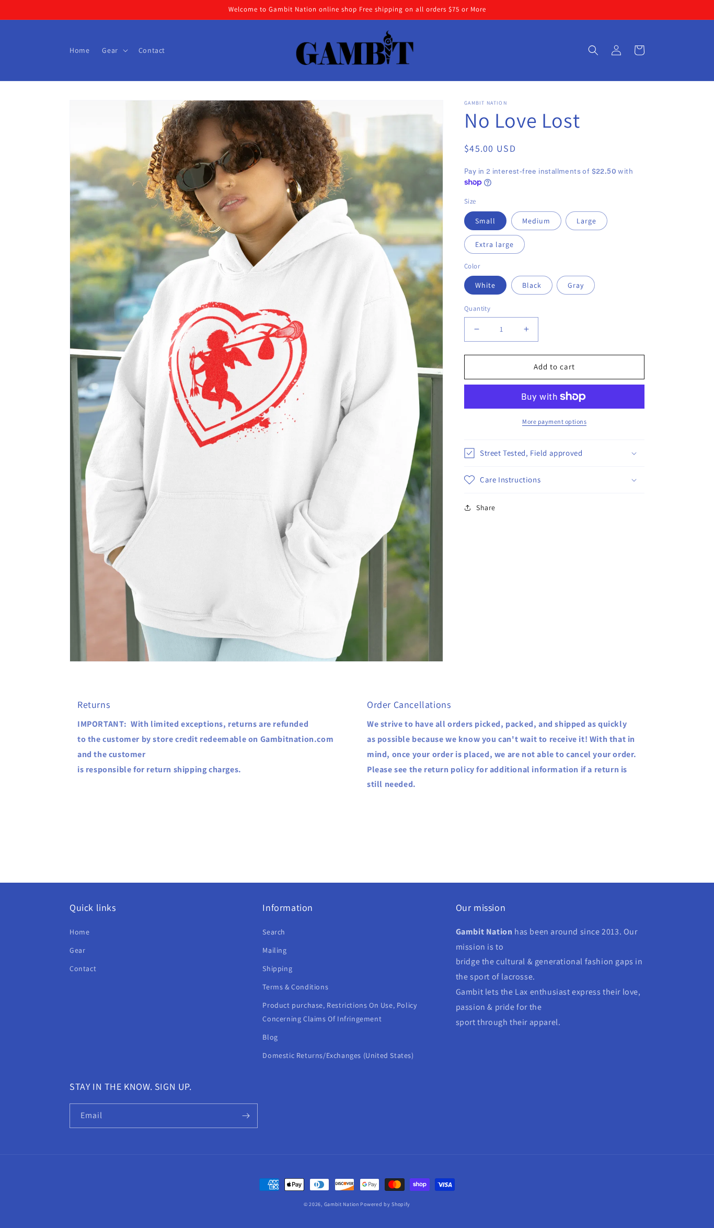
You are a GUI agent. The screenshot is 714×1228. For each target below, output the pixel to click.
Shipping (277, 968)
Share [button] (486, 507)
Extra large (494, 244)
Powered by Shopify (385, 1204)
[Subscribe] (245, 1115)
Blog (270, 1037)
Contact (83, 968)
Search (273, 932)
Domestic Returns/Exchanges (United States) (337, 1055)
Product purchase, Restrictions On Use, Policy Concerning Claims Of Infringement (339, 1011)
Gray (576, 285)
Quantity (477, 308)
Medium (536, 221)
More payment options (554, 421)
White (485, 285)
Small (485, 221)
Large (586, 221)
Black (532, 285)
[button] (114, 50)
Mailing (274, 950)
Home (79, 932)
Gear (77, 950)
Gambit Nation (342, 1204)
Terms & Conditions (295, 987)
